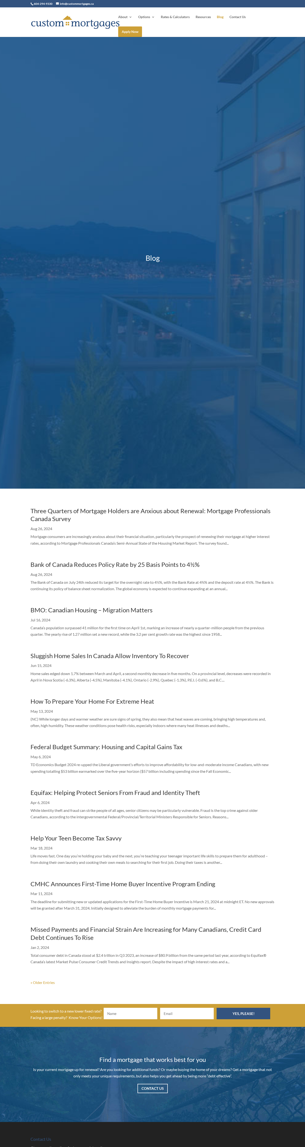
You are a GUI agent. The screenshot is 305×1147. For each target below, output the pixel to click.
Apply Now (130, 32)
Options (144, 17)
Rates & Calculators (175, 17)
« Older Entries (42, 982)
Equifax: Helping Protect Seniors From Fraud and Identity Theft (115, 792)
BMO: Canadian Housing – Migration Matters (91, 610)
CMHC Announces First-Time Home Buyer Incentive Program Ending (122, 884)
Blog (220, 17)
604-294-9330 (43, 3)
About (122, 17)
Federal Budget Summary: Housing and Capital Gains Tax (106, 747)
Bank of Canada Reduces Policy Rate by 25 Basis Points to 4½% (114, 564)
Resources (203, 17)
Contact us (153, 1088)
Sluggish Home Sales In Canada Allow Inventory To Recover (109, 656)
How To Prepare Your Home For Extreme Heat (92, 701)
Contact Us (237, 17)
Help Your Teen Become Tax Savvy (76, 838)
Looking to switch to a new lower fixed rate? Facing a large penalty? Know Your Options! (66, 1014)
